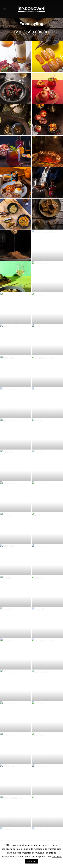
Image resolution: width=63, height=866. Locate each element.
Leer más (57, 856)
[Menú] (4, 9)
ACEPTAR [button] (31, 861)
